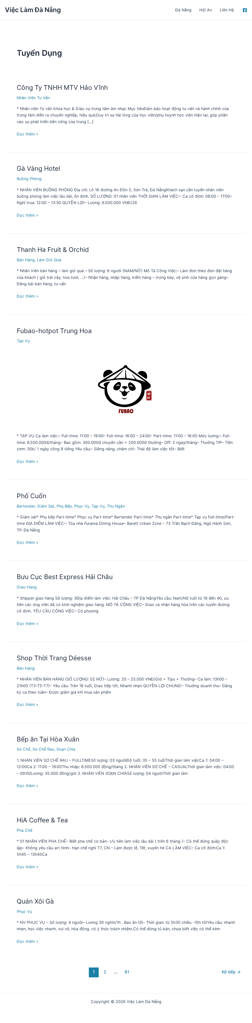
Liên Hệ (227, 9)
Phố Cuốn (31, 496)
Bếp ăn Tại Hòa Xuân (48, 739)
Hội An (205, 9)
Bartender (26, 506)
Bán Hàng (26, 259)
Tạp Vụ (23, 340)
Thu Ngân (116, 506)
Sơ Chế (23, 749)
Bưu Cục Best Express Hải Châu (65, 577)
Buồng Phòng (29, 178)
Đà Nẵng (183, 9)
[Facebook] (245, 10)
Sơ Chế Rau (43, 749)
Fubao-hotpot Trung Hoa (54, 331)
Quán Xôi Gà (35, 901)
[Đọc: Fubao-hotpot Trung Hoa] (126, 387)
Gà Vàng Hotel (38, 168)
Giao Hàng (27, 587)
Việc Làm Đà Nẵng (33, 10)
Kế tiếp (231, 971)
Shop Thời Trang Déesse (54, 658)
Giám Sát (45, 506)
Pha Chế (24, 830)
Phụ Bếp (64, 506)
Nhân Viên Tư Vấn (33, 97)
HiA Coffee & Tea (42, 820)
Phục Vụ (81, 506)
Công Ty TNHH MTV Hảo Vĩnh (62, 87)
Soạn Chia (65, 749)
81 (127, 971)
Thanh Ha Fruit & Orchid (53, 249)
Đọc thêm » (27, 134)
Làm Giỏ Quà (49, 259)
